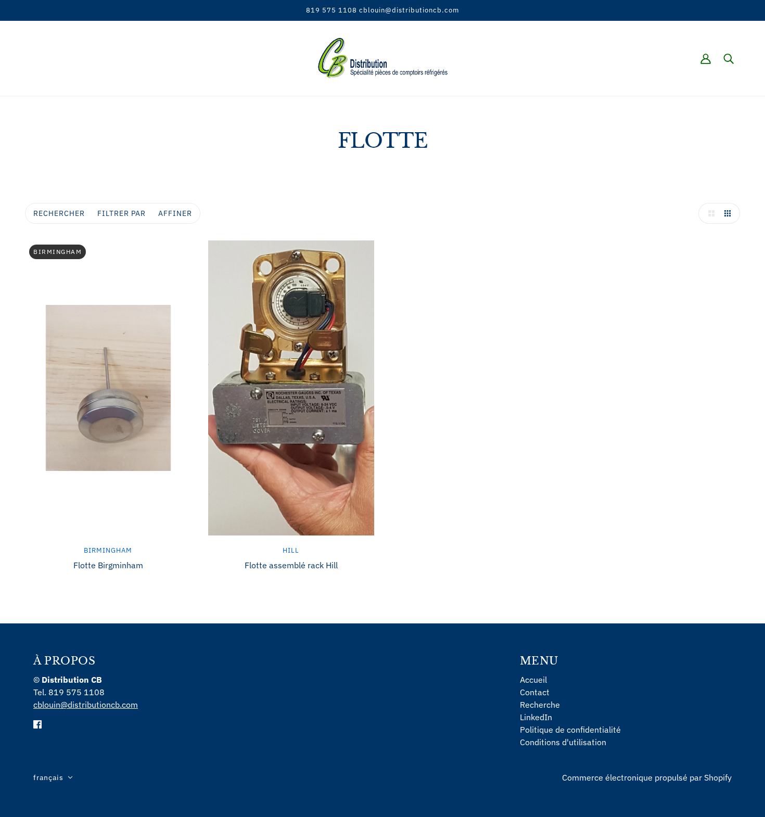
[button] (53, 777)
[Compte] (705, 58)
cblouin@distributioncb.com (85, 704)
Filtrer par (121, 213)
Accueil (533, 679)
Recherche (540, 704)
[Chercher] (728, 58)
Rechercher (59, 213)
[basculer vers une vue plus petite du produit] (729, 213)
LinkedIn (536, 717)
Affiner (175, 213)
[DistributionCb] (383, 57)
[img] (37, 723)
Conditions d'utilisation (563, 742)
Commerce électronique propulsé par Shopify (647, 777)
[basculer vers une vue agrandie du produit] (708, 213)
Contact (535, 692)
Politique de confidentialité (570, 729)
